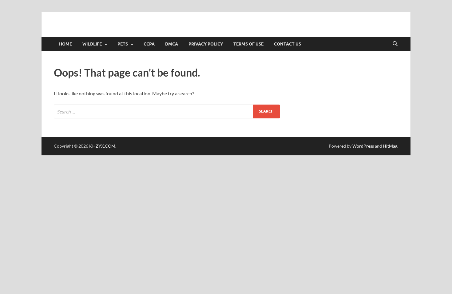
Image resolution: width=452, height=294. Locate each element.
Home (65, 44)
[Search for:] (167, 111)
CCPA (149, 44)
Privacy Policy (205, 44)
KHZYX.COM (102, 146)
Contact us (287, 44)
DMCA (171, 44)
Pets (122, 44)
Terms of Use (248, 44)
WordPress (363, 146)
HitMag (390, 146)
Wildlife (92, 44)
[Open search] (395, 44)
